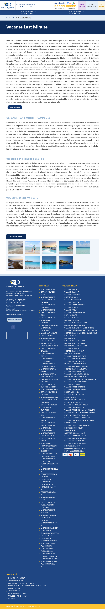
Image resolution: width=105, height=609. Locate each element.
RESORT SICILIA (70, 397)
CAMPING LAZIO (70, 423)
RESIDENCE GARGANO (49, 541)
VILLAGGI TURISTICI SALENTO (75, 356)
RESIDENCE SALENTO (72, 446)
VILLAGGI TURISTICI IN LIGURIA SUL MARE (49, 455)
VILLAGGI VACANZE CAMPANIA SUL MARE (79, 413)
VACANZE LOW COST (48, 343)
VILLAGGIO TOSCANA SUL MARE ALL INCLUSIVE (48, 517)
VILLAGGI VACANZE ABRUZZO (75, 361)
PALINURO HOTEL (70, 338)
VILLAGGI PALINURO (71, 318)
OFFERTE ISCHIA (47, 536)
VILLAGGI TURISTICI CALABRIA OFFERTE (48, 365)
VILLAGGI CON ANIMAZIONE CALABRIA (50, 532)
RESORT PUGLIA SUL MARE (48, 493)
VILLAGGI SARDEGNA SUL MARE (76, 382)
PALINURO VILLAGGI (71, 320)
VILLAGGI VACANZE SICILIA (48, 419)
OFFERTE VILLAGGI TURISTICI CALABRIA (48, 386)
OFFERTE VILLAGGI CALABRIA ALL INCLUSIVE (80, 333)
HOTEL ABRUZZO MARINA (73, 451)
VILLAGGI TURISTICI (48, 297)
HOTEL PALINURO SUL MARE (74, 341)
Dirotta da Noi (10, 18)
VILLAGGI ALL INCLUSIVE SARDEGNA (49, 445)
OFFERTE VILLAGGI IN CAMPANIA (49, 401)
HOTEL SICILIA (46, 479)
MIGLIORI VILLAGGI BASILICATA (75, 364)
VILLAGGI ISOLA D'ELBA (49, 528)
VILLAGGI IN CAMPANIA (49, 397)
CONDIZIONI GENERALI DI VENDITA (21, 583)
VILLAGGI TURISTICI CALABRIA (75, 305)
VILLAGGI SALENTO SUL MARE (75, 443)
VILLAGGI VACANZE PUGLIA (48, 498)
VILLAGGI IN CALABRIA (49, 390)
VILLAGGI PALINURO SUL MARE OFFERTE (79, 328)
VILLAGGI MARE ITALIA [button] (20, 5)
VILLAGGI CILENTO (48, 290)
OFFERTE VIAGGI (47, 336)
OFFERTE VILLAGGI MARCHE (74, 400)
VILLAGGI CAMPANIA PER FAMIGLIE (77, 418)
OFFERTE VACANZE (48, 341)
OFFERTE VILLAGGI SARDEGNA (75, 377)
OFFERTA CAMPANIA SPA (48, 414)
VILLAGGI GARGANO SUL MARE (75, 438)
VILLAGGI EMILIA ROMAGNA (74, 372)
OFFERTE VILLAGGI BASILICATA (75, 369)
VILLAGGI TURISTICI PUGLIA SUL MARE (48, 550)
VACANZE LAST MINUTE (49, 346)
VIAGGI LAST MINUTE (49, 333)
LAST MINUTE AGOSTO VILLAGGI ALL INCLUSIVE (49, 328)
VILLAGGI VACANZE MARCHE (74, 395)
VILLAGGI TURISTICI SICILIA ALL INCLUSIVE (79, 410)
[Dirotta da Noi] (7, 5)
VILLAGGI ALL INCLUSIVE (46, 321)
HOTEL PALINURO (70, 315)
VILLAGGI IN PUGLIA (71, 349)
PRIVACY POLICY (14, 588)
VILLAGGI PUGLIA (70, 290)
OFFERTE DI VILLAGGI (49, 405)
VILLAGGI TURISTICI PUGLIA (74, 313)
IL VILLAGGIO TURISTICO (46, 409)
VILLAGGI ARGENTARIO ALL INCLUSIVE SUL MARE (49, 564)
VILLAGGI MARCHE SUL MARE (49, 470)
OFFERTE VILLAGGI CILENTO (74, 449)
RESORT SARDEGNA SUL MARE (49, 465)
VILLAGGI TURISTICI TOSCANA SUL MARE (79, 420)
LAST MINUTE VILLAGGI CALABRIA (49, 380)
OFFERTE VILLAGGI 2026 (48, 314)
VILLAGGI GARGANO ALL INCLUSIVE (48, 545)
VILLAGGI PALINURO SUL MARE (75, 323)
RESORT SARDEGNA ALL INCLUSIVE (49, 475)
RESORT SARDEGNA (71, 392)
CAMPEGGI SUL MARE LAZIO (74, 433)
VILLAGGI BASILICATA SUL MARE (76, 366)
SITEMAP (11, 599)
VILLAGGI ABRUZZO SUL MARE (75, 359)
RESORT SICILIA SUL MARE (73, 402)
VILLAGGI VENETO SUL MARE (49, 524)
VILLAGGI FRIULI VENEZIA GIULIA (76, 374)
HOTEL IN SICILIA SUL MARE (48, 488)
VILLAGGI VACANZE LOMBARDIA (48, 460)
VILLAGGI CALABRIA (71, 292)
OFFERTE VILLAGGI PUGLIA (48, 293)
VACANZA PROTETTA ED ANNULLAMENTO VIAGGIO (27, 586)
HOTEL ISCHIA (46, 538)
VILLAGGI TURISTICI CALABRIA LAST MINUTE (80, 331)
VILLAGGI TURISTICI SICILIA (74, 408)
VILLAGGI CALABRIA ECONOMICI (48, 360)
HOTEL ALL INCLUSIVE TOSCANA (76, 415)
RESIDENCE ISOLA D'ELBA (73, 428)
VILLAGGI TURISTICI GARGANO (75, 436)
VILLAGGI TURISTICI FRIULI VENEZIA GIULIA (80, 379)
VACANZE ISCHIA (70, 431)
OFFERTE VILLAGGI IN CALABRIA (49, 393)
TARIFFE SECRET (14, 591)
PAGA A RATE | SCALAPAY (17, 594)
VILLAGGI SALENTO (71, 307)
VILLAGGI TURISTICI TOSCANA (48, 511)
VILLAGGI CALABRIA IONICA (48, 370)
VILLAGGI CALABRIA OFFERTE (48, 355)
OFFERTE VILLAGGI (48, 318)
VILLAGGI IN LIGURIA (72, 384)
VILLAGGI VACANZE (48, 338)
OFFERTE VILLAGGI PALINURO (75, 325)
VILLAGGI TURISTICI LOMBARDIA (76, 390)
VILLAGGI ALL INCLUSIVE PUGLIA (48, 483)
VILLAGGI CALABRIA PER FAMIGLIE (77, 425)
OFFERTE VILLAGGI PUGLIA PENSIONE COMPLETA (48, 505)
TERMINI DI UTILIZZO (16, 581)
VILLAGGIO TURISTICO (72, 300)
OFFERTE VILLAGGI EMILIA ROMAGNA (48, 424)
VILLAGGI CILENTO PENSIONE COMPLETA (49, 555)
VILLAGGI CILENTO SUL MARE (75, 441)
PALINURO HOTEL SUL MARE (74, 343)
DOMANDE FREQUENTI (16, 578)
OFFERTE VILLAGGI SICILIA (48, 439)
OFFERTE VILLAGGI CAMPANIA (48, 306)
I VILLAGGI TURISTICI (72, 354)
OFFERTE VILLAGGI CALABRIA (48, 301)
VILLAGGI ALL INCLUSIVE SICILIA (47, 429)
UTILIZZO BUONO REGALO (18, 596)
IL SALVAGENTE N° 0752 (14, 303)
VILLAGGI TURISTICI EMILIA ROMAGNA (48, 434)
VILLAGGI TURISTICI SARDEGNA (48, 450)
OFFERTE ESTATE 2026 (30, 5)
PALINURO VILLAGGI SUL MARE (75, 346)
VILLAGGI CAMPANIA (72, 295)
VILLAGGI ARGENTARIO (49, 559)
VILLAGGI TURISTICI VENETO (74, 387)
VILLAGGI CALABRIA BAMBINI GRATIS (48, 375)
